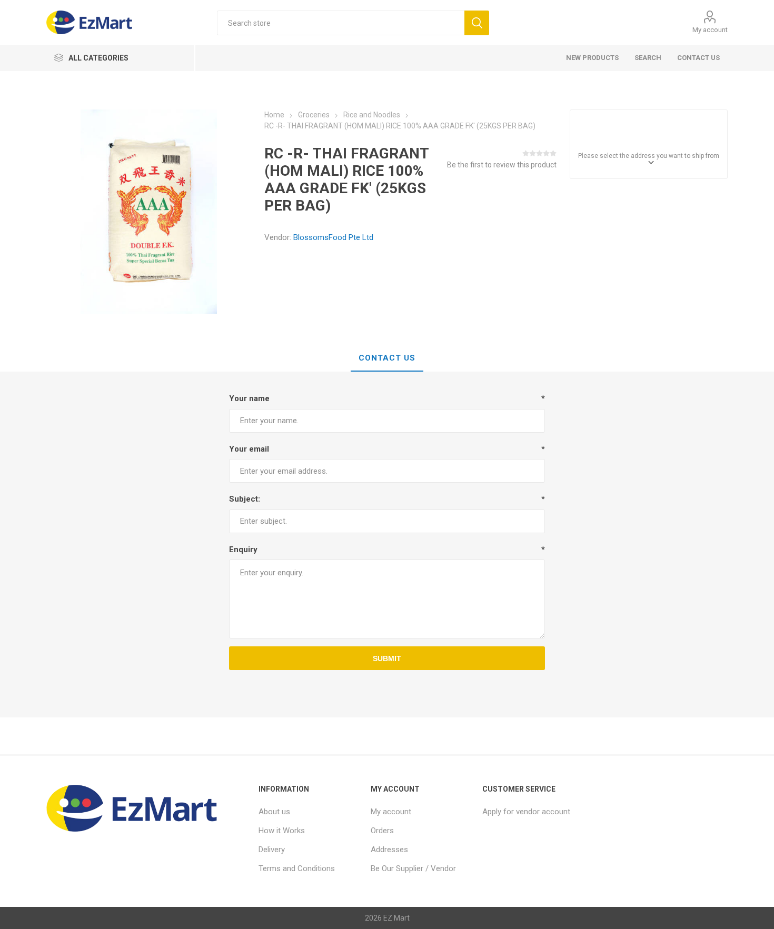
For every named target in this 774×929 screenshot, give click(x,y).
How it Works (282, 830)
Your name (249, 398)
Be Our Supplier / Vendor (413, 868)
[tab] (387, 358)
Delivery (272, 849)
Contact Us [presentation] (387, 358)
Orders (382, 830)
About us (274, 811)
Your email (249, 449)
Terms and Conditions (297, 868)
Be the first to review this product (502, 165)
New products (592, 58)
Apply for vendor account (526, 811)
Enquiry (243, 549)
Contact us (698, 58)
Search (647, 58)
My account (710, 30)
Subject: (244, 499)
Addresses (389, 849)
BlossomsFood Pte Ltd (333, 237)
